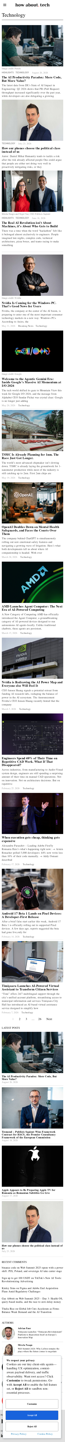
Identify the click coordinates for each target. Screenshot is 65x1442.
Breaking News (26, 325)
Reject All (31, 1426)
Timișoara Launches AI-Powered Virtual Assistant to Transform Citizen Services (30, 987)
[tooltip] (8, 1333)
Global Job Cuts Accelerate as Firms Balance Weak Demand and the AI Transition (30, 1310)
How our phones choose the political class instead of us (31, 150)
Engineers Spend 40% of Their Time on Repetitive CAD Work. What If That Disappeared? (29, 762)
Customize (32, 1403)
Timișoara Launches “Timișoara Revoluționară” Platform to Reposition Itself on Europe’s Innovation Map (40, 1334)
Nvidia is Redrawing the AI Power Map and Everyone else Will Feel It (32, 684)
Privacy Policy (19, 1433)
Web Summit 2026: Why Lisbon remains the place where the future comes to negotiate (38, 1350)
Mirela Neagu (25, 1345)
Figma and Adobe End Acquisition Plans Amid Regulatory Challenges (30, 1289)
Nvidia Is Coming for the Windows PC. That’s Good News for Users (29, 304)
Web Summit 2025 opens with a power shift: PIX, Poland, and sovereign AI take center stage (32, 1269)
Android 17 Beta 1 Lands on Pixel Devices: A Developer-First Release (32, 915)
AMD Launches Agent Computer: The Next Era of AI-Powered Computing (32, 608)
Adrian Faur (24, 1328)
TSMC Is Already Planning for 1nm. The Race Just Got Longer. (30, 456)
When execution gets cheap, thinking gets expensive (31, 839)
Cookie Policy (45, 1433)
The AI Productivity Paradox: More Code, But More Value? (32, 79)
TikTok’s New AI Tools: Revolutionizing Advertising (32, 1279)
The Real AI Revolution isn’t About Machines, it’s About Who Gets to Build (30, 224)
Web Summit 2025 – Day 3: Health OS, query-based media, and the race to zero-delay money (32, 1300)
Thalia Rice (8, 1308)
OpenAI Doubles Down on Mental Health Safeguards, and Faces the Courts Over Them (30, 530)
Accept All (32, 1415)
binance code (9, 1267)
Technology (22, 72)
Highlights (8, 72)
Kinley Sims (9, 1288)
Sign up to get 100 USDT (16, 1278)
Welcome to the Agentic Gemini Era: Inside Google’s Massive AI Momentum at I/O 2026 (31, 382)
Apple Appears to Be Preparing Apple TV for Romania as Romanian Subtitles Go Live (28, 1191)
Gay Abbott (8, 1298)
